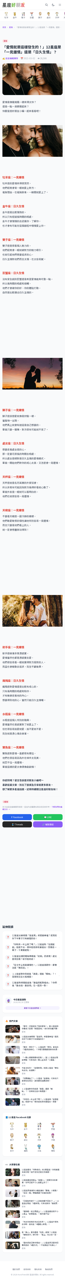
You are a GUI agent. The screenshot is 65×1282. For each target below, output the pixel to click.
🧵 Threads (17, 824)
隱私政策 (38, 1269)
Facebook (17, 817)
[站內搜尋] (46, 5)
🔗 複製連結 (48, 824)
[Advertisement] (32, 328)
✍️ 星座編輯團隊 (10, 58)
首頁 (4, 27)
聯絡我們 (48, 1269)
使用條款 (27, 1269)
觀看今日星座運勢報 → (32, 1008)
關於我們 (16, 1269)
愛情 (11, 27)
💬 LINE (48, 817)
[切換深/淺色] (53, 5)
